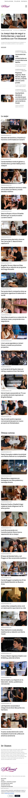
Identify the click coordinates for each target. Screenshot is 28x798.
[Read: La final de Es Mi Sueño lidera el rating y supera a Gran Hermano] (14, 357)
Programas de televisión (7, 786)
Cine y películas (17, 1)
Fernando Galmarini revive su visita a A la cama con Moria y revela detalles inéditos (13, 190)
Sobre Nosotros (24, 1)
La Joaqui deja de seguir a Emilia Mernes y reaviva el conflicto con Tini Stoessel (13, 36)
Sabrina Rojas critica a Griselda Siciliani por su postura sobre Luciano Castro (12, 215)
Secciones (3, 778)
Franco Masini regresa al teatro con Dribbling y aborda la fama (14, 657)
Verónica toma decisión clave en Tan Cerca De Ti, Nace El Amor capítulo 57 (12, 241)
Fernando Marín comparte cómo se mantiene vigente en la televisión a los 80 (13, 293)
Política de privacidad (9, 793)
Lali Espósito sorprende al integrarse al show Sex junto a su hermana (13, 708)
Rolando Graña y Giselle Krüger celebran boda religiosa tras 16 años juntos (12, 506)
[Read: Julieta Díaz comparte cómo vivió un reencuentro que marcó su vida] (14, 594)
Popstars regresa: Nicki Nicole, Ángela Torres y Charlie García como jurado (21, 78)
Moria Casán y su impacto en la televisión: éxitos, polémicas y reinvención (12, 682)
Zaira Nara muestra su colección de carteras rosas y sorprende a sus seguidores (14, 319)
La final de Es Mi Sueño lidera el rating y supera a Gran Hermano (12, 370)
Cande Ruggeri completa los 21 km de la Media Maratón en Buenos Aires (13, 582)
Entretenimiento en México (9, 121)
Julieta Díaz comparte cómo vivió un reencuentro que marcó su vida (13, 607)
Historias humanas (7, 275)
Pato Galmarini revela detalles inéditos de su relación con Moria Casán (13, 632)
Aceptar (17, 795)
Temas (2, 780)
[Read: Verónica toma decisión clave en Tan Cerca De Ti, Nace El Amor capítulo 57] (14, 228)
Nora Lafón (24, 52)
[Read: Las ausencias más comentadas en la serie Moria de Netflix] (7, 58)
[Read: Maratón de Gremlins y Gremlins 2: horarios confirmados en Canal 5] (14, 126)
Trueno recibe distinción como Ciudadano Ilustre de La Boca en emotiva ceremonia (12, 734)
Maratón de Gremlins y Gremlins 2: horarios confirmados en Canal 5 (13, 139)
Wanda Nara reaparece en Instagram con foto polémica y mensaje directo (12, 480)
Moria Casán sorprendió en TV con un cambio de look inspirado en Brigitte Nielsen (13, 395)
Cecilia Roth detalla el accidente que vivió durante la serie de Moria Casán (20, 98)
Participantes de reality (7, 783)
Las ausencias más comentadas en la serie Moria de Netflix (21, 58)
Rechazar (11, 795)
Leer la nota (3, 47)
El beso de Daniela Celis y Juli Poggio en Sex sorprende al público (13, 557)
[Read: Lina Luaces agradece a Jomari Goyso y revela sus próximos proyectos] (14, 332)
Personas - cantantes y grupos (8, 781)
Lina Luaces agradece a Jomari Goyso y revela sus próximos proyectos (12, 345)
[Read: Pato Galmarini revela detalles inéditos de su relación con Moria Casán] (14, 618)
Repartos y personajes (9, 1)
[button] (26, 6)
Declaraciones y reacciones (9, 16)
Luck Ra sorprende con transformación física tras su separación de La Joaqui (11, 532)
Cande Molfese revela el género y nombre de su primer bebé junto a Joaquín (13, 164)
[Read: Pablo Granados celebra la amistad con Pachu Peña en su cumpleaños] (14, 443)
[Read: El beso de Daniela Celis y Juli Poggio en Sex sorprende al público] (14, 545)
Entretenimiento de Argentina (7, 57)
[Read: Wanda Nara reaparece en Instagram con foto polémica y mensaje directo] (14, 467)
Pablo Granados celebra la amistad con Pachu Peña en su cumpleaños (13, 455)
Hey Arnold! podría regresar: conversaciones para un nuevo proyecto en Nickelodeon (12, 421)
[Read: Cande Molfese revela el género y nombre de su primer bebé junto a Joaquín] (14, 150)
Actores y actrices (5, 784)
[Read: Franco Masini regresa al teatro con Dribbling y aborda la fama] (14, 644)
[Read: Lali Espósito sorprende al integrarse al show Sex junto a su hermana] (14, 694)
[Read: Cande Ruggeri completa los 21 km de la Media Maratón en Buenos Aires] (14, 568)
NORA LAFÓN (23, 30)
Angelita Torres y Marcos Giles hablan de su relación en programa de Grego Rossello (13, 267)
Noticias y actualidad (5, 97)
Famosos (5, 327)
